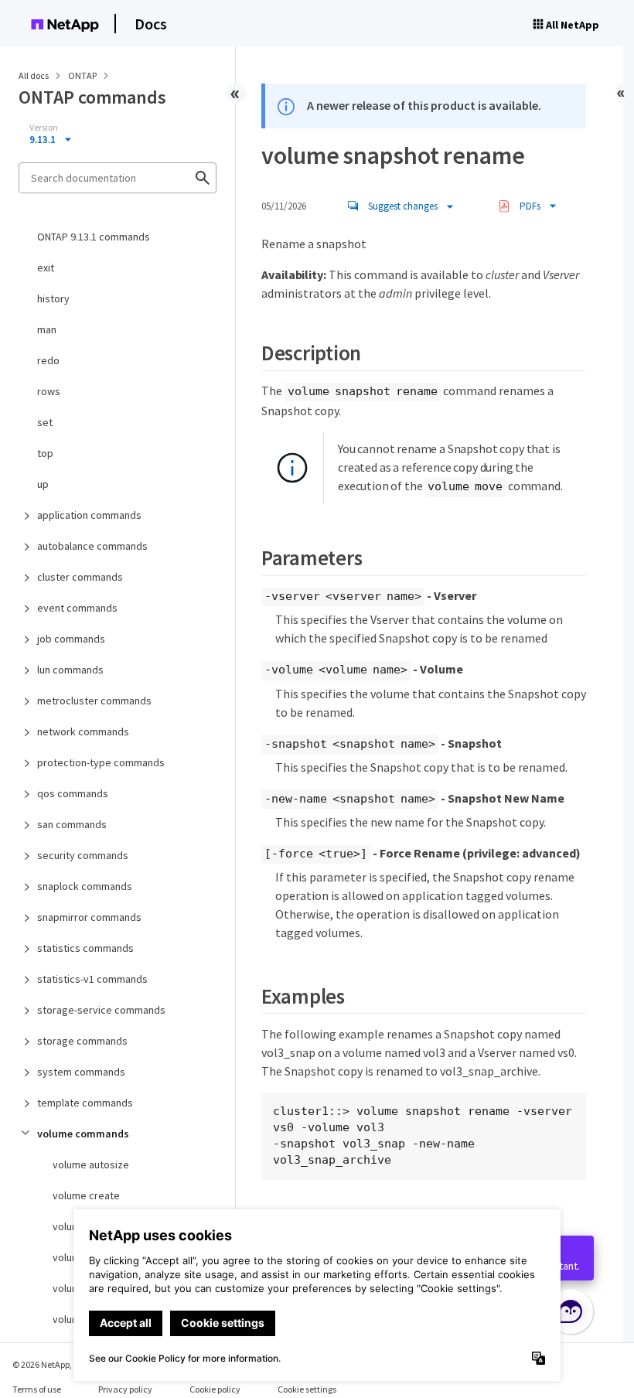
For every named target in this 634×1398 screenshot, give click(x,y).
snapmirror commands (89, 917)
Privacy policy (125, 1389)
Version (43, 127)
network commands (83, 731)
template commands (85, 1103)
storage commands (82, 1041)
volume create (86, 1195)
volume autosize (91, 1164)
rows (48, 391)
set (45, 422)
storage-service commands (101, 1010)
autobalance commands (92, 546)
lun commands (70, 670)
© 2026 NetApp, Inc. (50, 1364)
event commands (77, 608)
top (45, 453)
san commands (72, 824)
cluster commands (80, 577)
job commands (71, 639)
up (43, 484)
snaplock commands (84, 886)
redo (48, 360)
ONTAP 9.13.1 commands (93, 237)
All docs (34, 75)
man (46, 329)
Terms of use (36, 1389)
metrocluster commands (94, 701)
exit (45, 267)
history (53, 298)
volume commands (83, 1134)
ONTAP (83, 75)
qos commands (72, 793)
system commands (81, 1072)
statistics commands (85, 948)
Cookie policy (214, 1389)
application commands (89, 515)
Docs (151, 23)
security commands (82, 855)
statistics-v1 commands (92, 979)
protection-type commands (101, 762)
